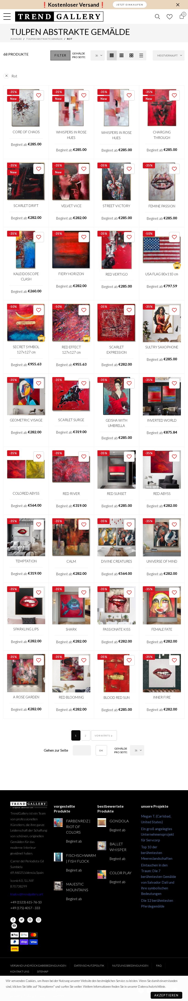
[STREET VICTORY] (116, 182)
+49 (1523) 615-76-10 (26, 902)
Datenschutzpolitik (89, 965)
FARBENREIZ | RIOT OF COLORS (78, 827)
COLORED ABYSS (26, 493)
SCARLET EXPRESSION (117, 349)
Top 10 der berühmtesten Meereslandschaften (156, 852)
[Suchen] (157, 16)
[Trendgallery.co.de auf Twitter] (21, 920)
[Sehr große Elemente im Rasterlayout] (131, 55)
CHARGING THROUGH (162, 134)
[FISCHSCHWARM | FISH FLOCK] (58, 857)
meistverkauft (167, 55)
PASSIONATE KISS (116, 629)
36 (96, 55)
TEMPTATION (26, 561)
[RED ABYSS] (162, 469)
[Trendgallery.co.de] (59, 16)
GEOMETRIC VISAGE (26, 420)
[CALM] (71, 537)
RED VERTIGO (116, 274)
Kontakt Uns (19, 971)
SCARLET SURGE (71, 420)
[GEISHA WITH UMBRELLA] (116, 396)
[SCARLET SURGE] (71, 396)
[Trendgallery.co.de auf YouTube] (14, 926)
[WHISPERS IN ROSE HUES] (71, 108)
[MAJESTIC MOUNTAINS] (58, 885)
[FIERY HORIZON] (71, 250)
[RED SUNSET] (116, 469)
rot (14, 76)
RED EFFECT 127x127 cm (71, 349)
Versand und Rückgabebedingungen (38, 965)
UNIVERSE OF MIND (162, 561)
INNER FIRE (162, 697)
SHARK (71, 629)
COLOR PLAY (120, 873)
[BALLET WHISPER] (101, 845)
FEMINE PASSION (162, 206)
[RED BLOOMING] (71, 673)
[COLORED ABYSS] (26, 469)
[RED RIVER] (71, 469)
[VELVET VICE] (71, 182)
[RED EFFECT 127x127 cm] (71, 323)
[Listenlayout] (141, 55)
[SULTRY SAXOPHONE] (162, 323)
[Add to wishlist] (38, 95)
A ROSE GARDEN (26, 697)
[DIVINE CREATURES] (116, 537)
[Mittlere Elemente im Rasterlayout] (112, 55)
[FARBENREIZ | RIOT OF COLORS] (58, 822)
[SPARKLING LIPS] (26, 605)
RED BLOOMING (71, 697)
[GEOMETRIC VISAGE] (26, 396)
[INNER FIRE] (162, 673)
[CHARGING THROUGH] (162, 108)
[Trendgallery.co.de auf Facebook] (13, 920)
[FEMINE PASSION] (162, 182)
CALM (71, 561)
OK (101, 750)
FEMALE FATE (162, 629)
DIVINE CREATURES (116, 561)
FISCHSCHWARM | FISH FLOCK (78, 858)
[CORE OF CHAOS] (26, 108)
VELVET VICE (71, 206)
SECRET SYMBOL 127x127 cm (26, 349)
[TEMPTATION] (26, 537)
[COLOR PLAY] (101, 874)
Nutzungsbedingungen (130, 965)
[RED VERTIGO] (116, 250)
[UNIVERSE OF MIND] (162, 537)
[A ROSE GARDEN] (26, 673)
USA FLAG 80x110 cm (161, 274)
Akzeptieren (166, 995)
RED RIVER (71, 493)
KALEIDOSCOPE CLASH (26, 276)
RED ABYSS (162, 493)
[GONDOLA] (101, 822)
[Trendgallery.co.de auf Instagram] (38, 920)
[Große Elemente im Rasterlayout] (122, 55)
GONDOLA (119, 821)
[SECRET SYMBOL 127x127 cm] (26, 323)
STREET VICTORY (116, 206)
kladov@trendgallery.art (26, 894)
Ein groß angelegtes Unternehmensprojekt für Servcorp (157, 834)
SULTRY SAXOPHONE (161, 347)
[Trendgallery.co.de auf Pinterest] (30, 920)
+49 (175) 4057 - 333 (25, 908)
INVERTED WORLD (162, 420)
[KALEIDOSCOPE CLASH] (26, 250)
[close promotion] (177, 4)
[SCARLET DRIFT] (26, 182)
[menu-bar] (8, 16)
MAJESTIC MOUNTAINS (77, 887)
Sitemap (42, 971)
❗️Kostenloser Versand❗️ (73, 5)
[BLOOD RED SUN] (116, 673)
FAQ (159, 965)
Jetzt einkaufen (129, 4)
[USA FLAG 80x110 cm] (162, 250)
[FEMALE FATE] (162, 605)
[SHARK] (71, 605)
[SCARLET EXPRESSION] (116, 323)
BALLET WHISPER (118, 847)
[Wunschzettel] (169, 17)
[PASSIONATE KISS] (116, 605)
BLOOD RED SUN (117, 697)
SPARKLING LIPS (26, 629)
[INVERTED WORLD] (162, 396)
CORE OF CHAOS (26, 132)
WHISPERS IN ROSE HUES (71, 134)
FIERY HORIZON (71, 274)
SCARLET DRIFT (26, 205)
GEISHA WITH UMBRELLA (116, 423)
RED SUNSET (116, 493)
